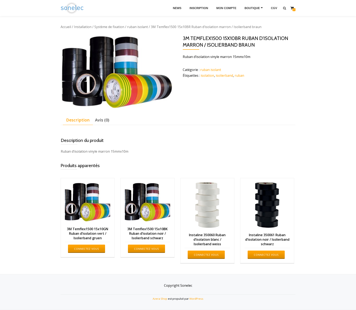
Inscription (199, 8)
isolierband (224, 75)
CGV (274, 8)
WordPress (196, 299)
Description (78, 120)
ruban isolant (137, 27)
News (177, 8)
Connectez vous (86, 249)
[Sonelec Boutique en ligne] (73, 8)
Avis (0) (102, 120)
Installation (82, 27)
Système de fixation (109, 27)
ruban (239, 75)
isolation (207, 75)
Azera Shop (160, 299)
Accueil (66, 27)
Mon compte (226, 8)
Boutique (252, 8)
